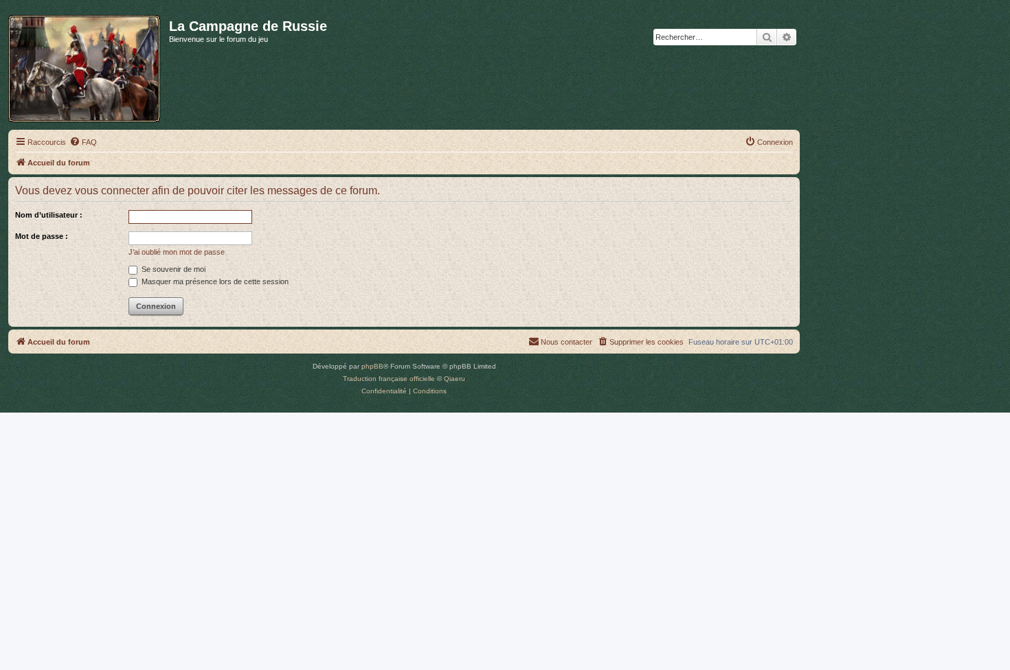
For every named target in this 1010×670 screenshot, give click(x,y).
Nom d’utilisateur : (48, 215)
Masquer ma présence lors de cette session (214, 281)
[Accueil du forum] (88, 66)
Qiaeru (454, 378)
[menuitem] (83, 142)
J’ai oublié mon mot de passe (176, 252)
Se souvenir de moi (172, 269)
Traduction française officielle (389, 378)
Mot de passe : (41, 236)
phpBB (372, 366)
